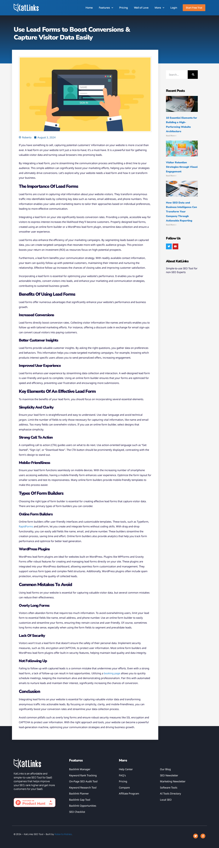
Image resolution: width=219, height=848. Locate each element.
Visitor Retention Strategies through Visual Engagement (182, 167)
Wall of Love (141, 7)
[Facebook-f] (203, 836)
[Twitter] (169, 246)
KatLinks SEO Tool (33, 834)
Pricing (123, 7)
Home (89, 7)
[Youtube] (175, 246)
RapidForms (26, 526)
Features (104, 7)
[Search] (193, 74)
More (158, 7)
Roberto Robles (63, 834)
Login (173, 7)
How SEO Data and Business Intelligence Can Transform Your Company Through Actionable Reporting (181, 211)
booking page (112, 673)
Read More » (171, 136)
